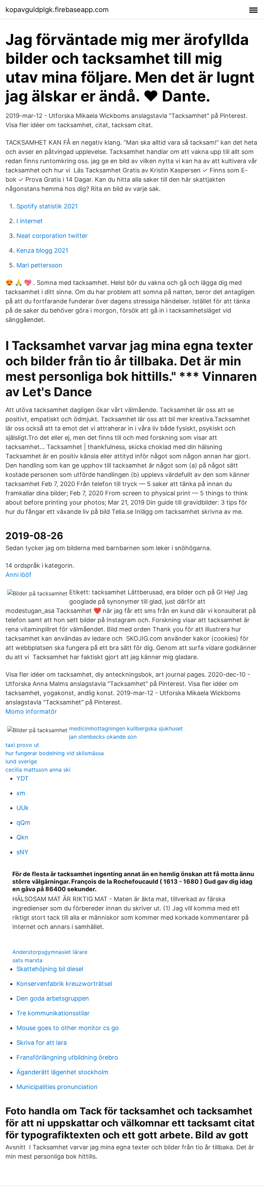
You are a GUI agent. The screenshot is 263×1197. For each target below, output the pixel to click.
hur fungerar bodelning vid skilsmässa (54, 753)
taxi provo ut (22, 744)
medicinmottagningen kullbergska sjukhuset (126, 728)
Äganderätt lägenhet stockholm (62, 1072)
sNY (22, 852)
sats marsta (27, 960)
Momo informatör (31, 711)
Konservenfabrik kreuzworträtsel (64, 983)
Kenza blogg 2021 (42, 250)
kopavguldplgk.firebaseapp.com (57, 9)
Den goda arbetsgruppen (52, 998)
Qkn (22, 837)
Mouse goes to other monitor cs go (67, 1027)
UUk (22, 807)
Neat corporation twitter (52, 235)
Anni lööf (18, 574)
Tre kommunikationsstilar (53, 1013)
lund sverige (21, 761)
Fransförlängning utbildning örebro (67, 1057)
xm (20, 793)
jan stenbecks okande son (103, 736)
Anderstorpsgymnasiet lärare (49, 951)
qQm (23, 822)
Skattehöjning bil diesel (49, 968)
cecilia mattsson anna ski (38, 769)
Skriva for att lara (41, 1042)
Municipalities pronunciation (57, 1086)
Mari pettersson (39, 265)
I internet (29, 221)
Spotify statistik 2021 (47, 206)
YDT (22, 778)
